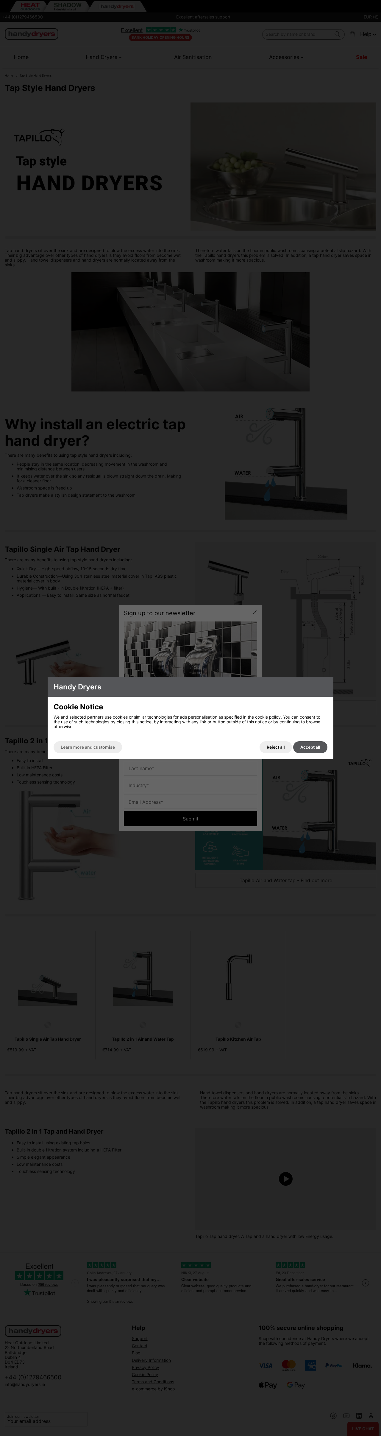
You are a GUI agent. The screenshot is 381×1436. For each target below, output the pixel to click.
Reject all (276, 747)
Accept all (310, 747)
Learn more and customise (88, 747)
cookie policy (268, 716)
